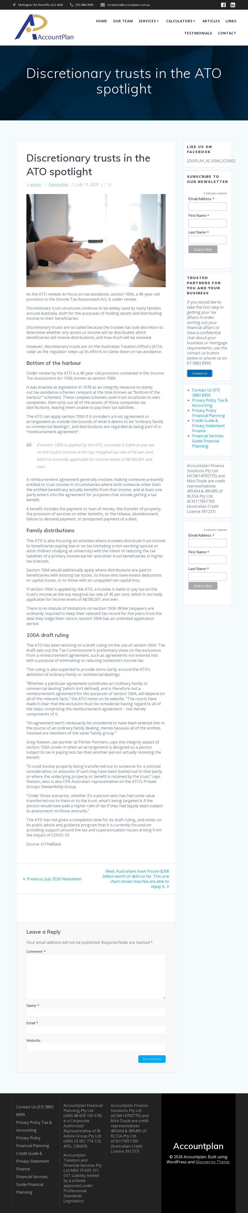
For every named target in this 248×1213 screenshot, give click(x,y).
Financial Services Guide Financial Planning (208, 441)
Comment (36, 951)
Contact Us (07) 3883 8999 (206, 392)
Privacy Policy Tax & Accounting (210, 403)
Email (32, 1022)
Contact (227, 33)
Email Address (201, 199)
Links (231, 21)
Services (147, 21)
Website (33, 1040)
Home (101, 21)
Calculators (179, 21)
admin (35, 184)
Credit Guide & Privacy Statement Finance (208, 425)
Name (32, 1005)
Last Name (198, 232)
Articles (211, 21)
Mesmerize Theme (212, 1162)
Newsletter (59, 184)
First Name (198, 215)
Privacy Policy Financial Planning (208, 413)
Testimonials (198, 33)
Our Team (123, 21)
